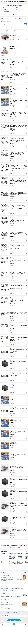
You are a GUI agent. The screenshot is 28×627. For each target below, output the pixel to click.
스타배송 (11, 590)
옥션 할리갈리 (3, 584)
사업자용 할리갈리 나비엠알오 (6, 593)
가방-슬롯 (5, 9)
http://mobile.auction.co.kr (8, 586)
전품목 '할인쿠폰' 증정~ (5, 582)
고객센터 (20, 612)
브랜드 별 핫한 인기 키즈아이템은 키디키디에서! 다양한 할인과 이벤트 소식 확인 (11, 606)
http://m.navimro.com (7, 595)
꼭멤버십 (16, 590)
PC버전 (7, 612)
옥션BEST (3, 590)
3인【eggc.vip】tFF (6, 11)
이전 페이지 (7, 541)
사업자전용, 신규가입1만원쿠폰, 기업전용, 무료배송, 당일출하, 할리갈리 (11, 597)
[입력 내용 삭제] (26, 1)
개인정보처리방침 (15, 612)
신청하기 (25, 572)
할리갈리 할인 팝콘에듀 (5, 575)
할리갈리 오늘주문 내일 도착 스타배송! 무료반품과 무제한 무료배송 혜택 (12, 588)
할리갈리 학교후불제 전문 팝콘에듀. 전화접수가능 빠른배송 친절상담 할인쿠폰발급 (11, 580)
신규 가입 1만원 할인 (5, 599)
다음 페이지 (21, 541)
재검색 (14, 14)
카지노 (17, 7)
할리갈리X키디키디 (4, 602)
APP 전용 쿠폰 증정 (5, 608)
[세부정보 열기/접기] (25, 615)
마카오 (4, 7)
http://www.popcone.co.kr (8, 577)
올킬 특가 (7, 590)
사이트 (17, 9)
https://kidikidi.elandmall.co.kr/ (8, 604)
